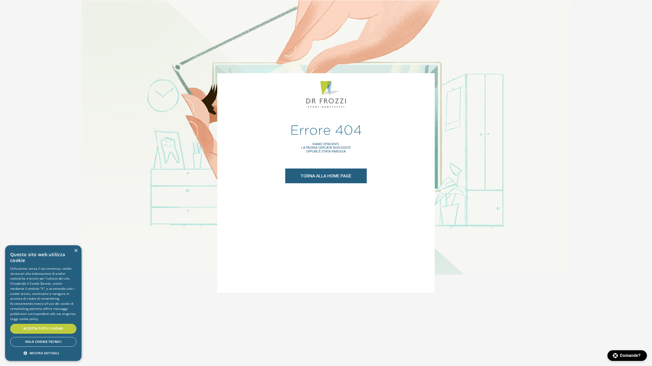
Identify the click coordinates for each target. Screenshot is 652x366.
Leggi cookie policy (24, 319)
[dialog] (43, 303)
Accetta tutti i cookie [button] (43, 328)
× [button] (76, 251)
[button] (627, 355)
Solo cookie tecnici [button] (43, 342)
